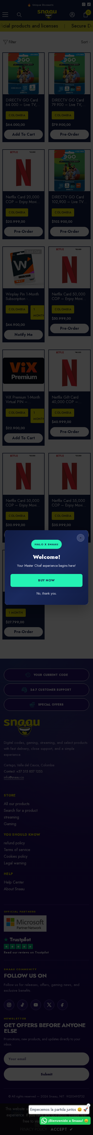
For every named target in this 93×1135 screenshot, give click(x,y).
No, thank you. (46, 593)
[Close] (80, 538)
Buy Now (46, 580)
